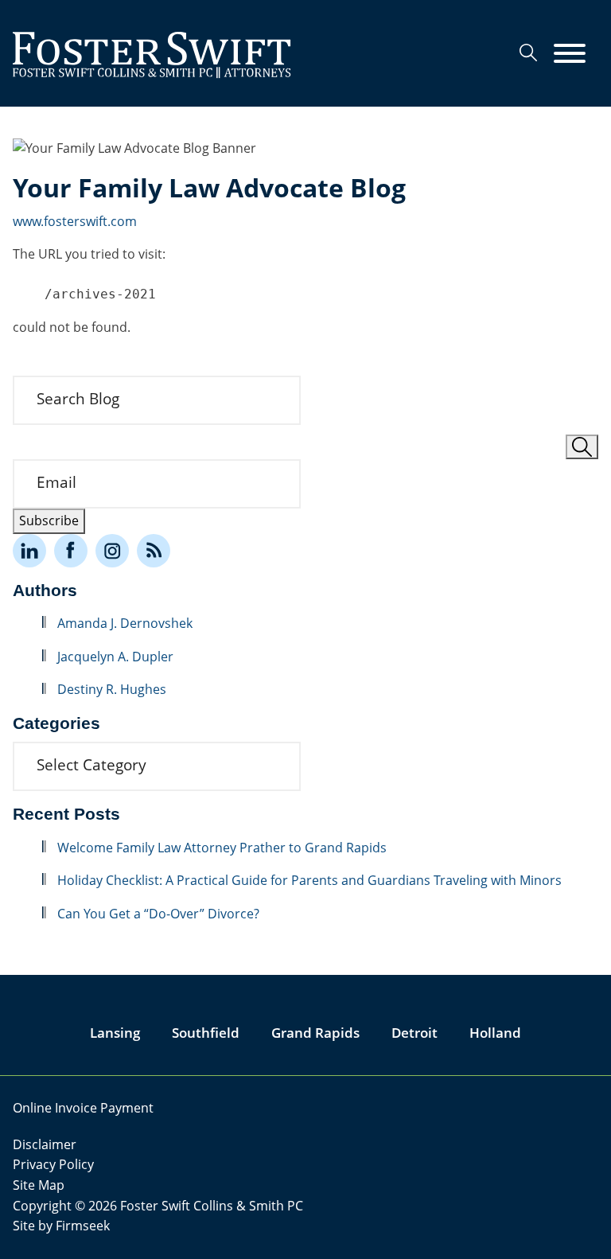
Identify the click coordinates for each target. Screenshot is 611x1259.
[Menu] (570, 54)
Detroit (414, 1032)
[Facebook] (71, 550)
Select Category (91, 764)
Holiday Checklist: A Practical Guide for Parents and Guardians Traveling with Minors (309, 880)
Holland (495, 1032)
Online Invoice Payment (83, 1108)
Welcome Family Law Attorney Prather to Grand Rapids (223, 847)
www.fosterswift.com (75, 221)
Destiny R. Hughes (111, 689)
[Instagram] (112, 550)
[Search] (528, 52)
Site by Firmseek (61, 1225)
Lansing (115, 1032)
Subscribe (49, 520)
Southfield (205, 1032)
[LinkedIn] (29, 550)
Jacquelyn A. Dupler (115, 656)
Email (56, 482)
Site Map (38, 1185)
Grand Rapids (315, 1032)
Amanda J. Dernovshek (125, 623)
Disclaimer (44, 1144)
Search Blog (78, 398)
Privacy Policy (53, 1164)
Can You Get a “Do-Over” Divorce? (158, 913)
